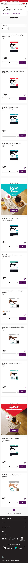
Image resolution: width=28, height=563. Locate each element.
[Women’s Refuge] (3, 557)
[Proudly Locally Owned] (22, 538)
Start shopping (16, 13)
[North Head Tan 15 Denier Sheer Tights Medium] (14, 486)
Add (22, 62)
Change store (6, 13)
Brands (3, 29)
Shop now (14, 210)
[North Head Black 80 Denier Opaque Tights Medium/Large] (14, 155)
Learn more (14, 430)
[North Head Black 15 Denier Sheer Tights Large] (14, 339)
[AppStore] (8, 547)
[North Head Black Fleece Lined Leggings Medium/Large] (14, 83)
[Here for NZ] (13, 538)
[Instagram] (6, 538)
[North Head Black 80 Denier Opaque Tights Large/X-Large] (14, 119)
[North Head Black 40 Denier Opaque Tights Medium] (14, 450)
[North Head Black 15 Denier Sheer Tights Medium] (14, 303)
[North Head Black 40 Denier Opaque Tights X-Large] (14, 266)
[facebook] (3, 538)
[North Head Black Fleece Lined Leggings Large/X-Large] (14, 47)
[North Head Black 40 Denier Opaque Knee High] (14, 375)
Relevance (4, 25)
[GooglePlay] (20, 547)
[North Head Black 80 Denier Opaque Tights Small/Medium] (14, 230)
